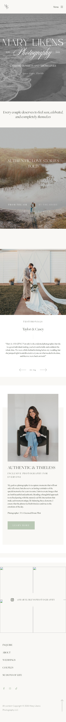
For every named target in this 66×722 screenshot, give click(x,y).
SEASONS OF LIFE (12, 675)
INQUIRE (8, 644)
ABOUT (6, 652)
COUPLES (8, 667)
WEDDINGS (9, 659)
